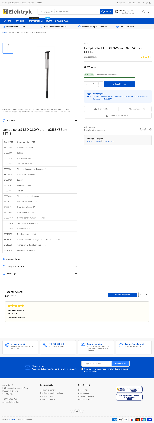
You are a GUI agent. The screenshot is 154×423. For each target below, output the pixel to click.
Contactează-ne (134, 3)
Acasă (4, 32)
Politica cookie (46, 396)
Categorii (6, 21)
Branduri (20, 21)
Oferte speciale (36, 20)
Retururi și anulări (47, 399)
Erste (86, 44)
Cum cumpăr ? (84, 393)
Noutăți (48, 20)
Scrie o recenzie (122, 294)
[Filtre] (140, 294)
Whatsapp (91, 141)
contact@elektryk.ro (126, 13)
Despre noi (121, 3)
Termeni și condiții (48, 390)
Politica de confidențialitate (51, 393)
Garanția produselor (86, 396)
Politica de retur (85, 399)
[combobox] (84, 12)
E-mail (98, 141)
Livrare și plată (61, 21)
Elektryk (12, 420)
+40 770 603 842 (109, 141)
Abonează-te (120, 363)
